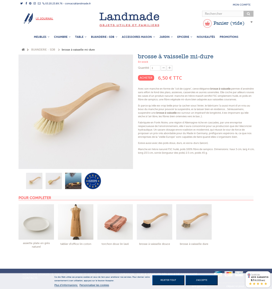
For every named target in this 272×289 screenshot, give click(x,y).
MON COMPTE (241, 4)
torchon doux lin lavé (115, 243)
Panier (228, 23)
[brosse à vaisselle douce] (154, 222)
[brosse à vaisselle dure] (194, 222)
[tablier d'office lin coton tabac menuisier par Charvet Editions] (75, 222)
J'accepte (201, 280)
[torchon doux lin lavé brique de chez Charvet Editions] (115, 222)
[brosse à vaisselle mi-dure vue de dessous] (54, 181)
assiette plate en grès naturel (36, 245)
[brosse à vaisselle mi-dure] (34, 181)
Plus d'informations (66, 285)
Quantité (143, 67)
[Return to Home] (23, 49)
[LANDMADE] (136, 19)
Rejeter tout (168, 280)
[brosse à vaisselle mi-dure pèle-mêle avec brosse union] (73, 181)
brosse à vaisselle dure (194, 243)
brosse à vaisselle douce (154, 243)
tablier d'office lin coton (75, 243)
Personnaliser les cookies (94, 285)
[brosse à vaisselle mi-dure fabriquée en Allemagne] (93, 181)
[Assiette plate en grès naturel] (36, 222)
